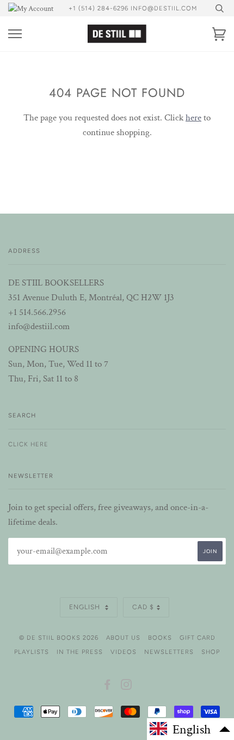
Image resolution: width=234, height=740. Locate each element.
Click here (28, 444)
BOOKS (160, 637)
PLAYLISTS (31, 652)
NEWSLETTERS (169, 652)
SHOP (210, 652)
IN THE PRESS (80, 652)
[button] (190, 729)
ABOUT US (123, 637)
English (85, 607)
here (193, 118)
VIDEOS (123, 652)
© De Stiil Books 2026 (58, 637)
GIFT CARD (197, 637)
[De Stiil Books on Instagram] (126, 686)
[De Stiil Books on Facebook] (107, 686)
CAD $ (143, 607)
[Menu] (15, 34)
